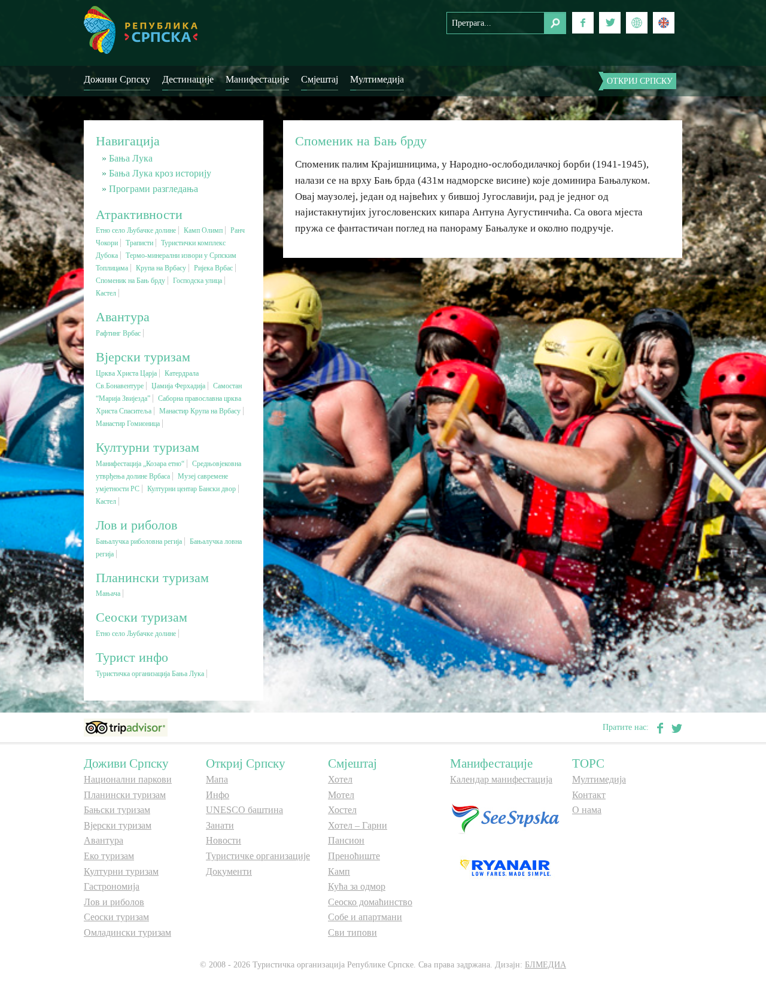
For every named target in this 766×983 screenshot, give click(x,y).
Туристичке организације (258, 856)
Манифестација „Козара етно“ (140, 463)
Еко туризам (109, 856)
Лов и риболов (114, 902)
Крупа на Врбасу (161, 268)
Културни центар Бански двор (191, 489)
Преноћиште (354, 856)
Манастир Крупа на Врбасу (200, 411)
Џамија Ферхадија (178, 386)
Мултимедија (377, 79)
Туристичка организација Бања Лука (150, 673)
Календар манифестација (501, 779)
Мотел (341, 795)
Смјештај (319, 79)
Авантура (103, 840)
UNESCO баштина (244, 810)
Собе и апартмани (365, 917)
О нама (586, 810)
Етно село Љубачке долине (136, 230)
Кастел (106, 293)
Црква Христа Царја (126, 373)
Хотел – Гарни (357, 825)
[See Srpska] (505, 817)
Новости (223, 840)
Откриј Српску (640, 81)
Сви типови (352, 932)
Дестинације (188, 79)
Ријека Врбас (213, 268)
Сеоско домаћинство (370, 902)
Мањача (108, 593)
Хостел (342, 810)
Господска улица (197, 280)
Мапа (217, 779)
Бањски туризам (117, 810)
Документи (229, 871)
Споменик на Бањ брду (130, 280)
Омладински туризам (127, 932)
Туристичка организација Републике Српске (140, 30)
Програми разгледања (153, 189)
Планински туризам (125, 795)
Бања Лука (131, 158)
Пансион (346, 840)
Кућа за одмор (356, 886)
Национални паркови (128, 779)
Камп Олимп (203, 230)
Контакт (589, 795)
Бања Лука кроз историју (160, 173)
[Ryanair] (505, 867)
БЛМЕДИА (545, 964)
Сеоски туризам (116, 917)
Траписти (139, 243)
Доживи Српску (117, 79)
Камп (339, 871)
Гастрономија (111, 886)
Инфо (217, 795)
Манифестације (257, 79)
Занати (220, 825)
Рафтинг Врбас (118, 333)
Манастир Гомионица (128, 423)
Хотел (340, 779)
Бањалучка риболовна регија (139, 541)
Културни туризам (121, 871)
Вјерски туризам (117, 825)
